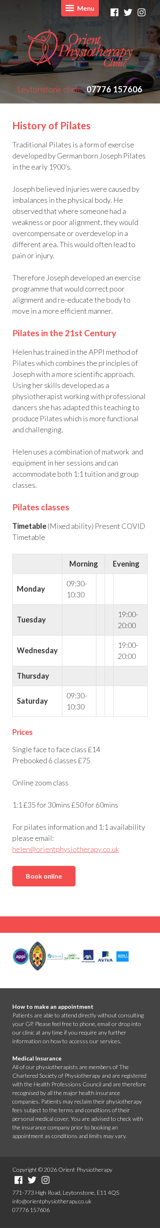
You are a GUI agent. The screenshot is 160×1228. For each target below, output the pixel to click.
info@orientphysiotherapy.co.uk (51, 1201)
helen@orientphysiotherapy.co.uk (65, 849)
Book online (44, 876)
